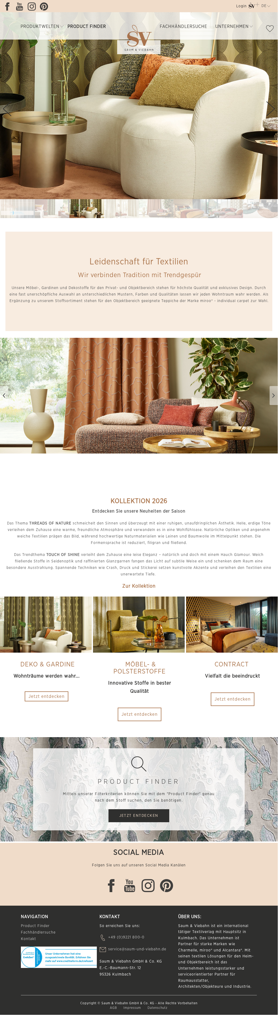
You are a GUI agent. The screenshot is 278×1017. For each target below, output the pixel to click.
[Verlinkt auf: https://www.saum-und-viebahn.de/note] (271, 29)
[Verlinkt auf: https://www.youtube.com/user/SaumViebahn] (20, 6)
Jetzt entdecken (140, 714)
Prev (7, 108)
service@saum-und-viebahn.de (137, 949)
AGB (114, 1007)
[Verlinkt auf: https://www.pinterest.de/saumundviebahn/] (45, 6)
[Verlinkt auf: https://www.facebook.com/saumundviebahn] (8, 6)
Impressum (132, 1007)
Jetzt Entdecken (138, 816)
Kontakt (28, 939)
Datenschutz (158, 1007)
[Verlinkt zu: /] (17, 208)
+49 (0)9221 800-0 (126, 937)
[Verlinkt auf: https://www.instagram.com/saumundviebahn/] (33, 6)
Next (270, 108)
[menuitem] (241, 7)
